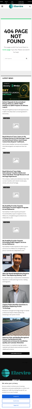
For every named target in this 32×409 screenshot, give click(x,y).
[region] (16, 395)
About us (6, 2)
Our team (12, 2)
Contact (30, 1)
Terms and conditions (21, 2)
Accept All (16, 396)
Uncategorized (6, 83)
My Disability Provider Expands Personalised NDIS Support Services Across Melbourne (14, 242)
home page (6, 50)
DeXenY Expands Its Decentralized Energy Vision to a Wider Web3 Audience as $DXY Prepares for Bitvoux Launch (15, 104)
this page (24, 362)
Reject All (16, 405)
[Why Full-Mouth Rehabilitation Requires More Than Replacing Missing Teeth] (16, 263)
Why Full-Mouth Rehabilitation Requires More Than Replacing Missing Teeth (15, 274)
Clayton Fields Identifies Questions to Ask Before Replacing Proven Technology (15, 306)
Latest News (7, 78)
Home (1, 1)
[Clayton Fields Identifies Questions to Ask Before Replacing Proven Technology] (16, 294)
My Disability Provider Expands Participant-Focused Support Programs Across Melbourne (15, 207)
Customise (16, 401)
